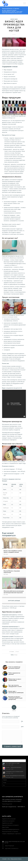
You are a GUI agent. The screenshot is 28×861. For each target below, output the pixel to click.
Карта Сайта (5, 827)
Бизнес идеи (14, 19)
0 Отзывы (11, 651)
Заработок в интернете (8, 821)
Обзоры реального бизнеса (16, 859)
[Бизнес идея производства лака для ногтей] (14, 42)
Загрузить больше (14, 600)
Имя (22, 722)
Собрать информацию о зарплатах (11, 833)
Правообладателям (7, 804)
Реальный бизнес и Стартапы (10, 8)
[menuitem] (20, 3)
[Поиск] (20, 3)
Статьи (15, 655)
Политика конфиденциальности (10, 829)
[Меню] (24, 3)
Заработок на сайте (7, 823)
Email (22, 727)
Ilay (18, 651)
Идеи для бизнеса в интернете (10, 825)
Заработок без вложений (8, 819)
